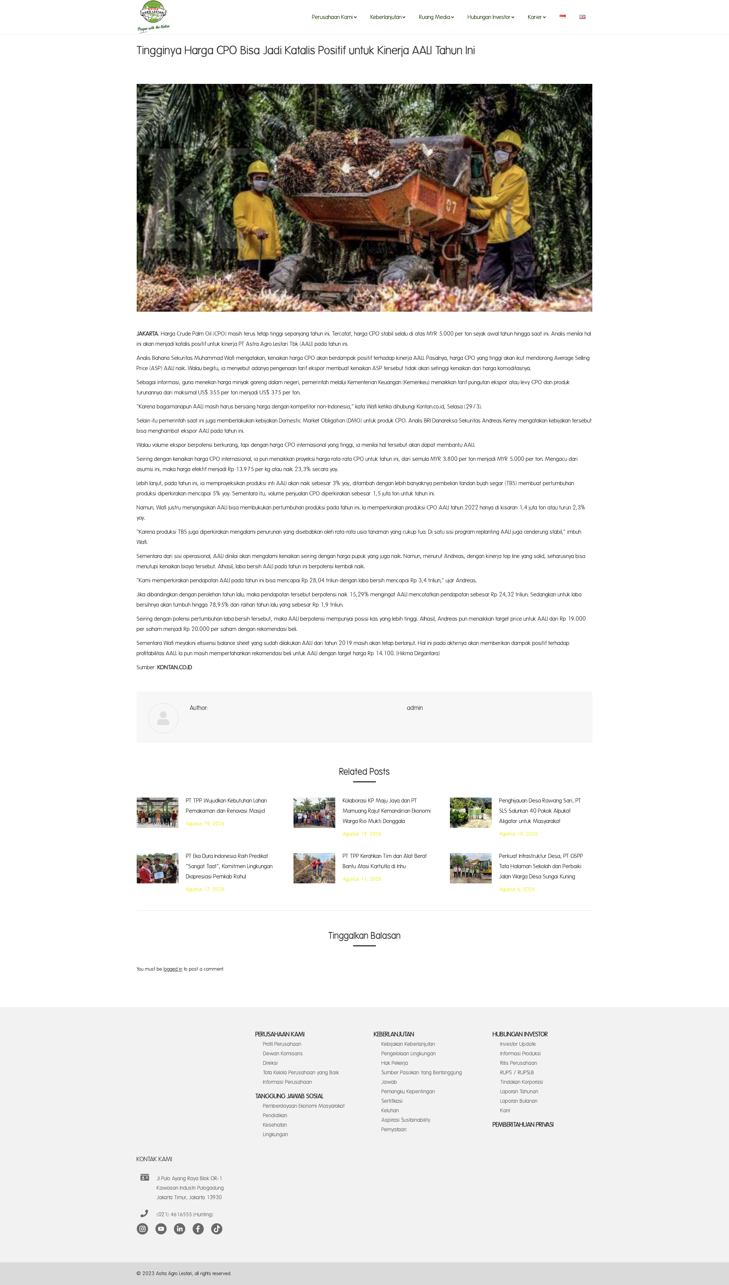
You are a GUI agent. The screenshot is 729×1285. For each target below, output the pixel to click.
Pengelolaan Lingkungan (409, 1053)
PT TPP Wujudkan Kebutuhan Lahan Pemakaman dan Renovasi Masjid (226, 806)
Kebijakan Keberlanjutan (408, 1044)
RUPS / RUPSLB (517, 1072)
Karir (505, 1110)
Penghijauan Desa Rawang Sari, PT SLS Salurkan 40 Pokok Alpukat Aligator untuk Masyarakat (540, 811)
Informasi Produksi (520, 1053)
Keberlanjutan (394, 1034)
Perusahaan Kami (280, 1034)
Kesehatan (275, 1125)
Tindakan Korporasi (521, 1082)
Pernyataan (394, 1129)
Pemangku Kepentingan (408, 1091)
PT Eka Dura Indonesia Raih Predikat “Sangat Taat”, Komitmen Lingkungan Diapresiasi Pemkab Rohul (229, 866)
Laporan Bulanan (519, 1101)
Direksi (270, 1063)
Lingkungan (275, 1134)
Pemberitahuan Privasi (523, 1124)
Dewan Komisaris (283, 1053)
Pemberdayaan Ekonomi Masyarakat (304, 1106)
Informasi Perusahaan (287, 1082)
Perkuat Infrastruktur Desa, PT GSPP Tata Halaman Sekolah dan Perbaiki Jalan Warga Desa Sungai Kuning (541, 866)
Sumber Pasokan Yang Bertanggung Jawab (422, 1077)
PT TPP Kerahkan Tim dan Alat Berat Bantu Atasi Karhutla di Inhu (385, 861)
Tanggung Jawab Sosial (290, 1096)
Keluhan (390, 1110)
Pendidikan (275, 1115)
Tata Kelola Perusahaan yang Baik (301, 1072)
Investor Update (518, 1044)
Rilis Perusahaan (518, 1063)
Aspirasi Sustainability (406, 1120)
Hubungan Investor (520, 1034)
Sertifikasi (392, 1101)
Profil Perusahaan (282, 1044)
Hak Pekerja (395, 1063)
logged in (173, 969)
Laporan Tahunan (519, 1091)
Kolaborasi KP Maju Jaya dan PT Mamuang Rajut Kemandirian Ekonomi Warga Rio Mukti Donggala (387, 811)
